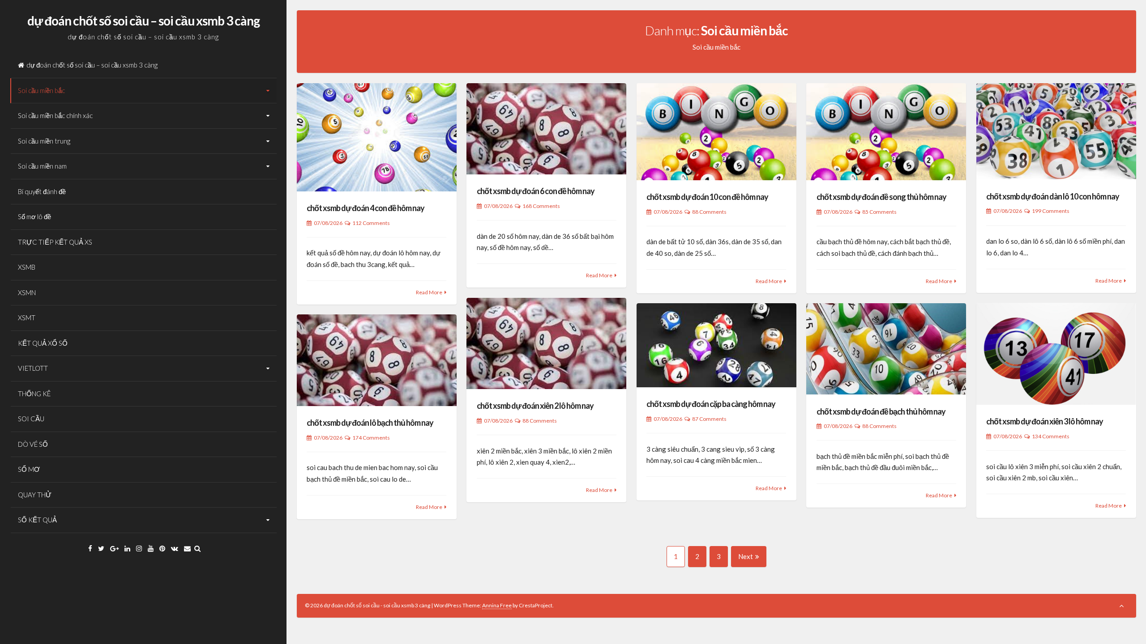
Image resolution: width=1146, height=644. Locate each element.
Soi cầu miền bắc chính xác (55, 115)
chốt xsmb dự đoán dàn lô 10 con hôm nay (1052, 196)
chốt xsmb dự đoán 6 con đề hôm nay (535, 191)
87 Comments (709, 418)
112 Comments (371, 223)
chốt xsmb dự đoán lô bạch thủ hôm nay (370, 423)
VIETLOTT (33, 368)
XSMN (27, 292)
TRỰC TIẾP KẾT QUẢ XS (55, 242)
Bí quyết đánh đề (42, 191)
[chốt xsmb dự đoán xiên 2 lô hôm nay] (546, 343)
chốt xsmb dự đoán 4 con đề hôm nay (365, 208)
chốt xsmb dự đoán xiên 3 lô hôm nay (1044, 421)
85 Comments (879, 211)
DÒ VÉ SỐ (33, 444)
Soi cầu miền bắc (41, 90)
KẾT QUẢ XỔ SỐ (43, 343)
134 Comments (1050, 436)
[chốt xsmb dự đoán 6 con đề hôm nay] (546, 128)
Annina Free (497, 605)
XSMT (26, 318)
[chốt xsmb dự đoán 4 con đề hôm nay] (377, 137)
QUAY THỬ (34, 495)
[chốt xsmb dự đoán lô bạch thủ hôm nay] (377, 360)
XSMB (26, 267)
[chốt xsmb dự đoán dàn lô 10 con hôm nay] (1056, 131)
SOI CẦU (31, 419)
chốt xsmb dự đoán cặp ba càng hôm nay (710, 404)
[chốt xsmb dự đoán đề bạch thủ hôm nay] (886, 348)
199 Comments (1050, 211)
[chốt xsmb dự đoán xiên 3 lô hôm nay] (1056, 354)
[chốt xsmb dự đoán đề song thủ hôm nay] (886, 131)
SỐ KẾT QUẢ (37, 520)
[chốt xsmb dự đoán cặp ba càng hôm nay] (716, 345)
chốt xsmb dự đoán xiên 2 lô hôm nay (535, 406)
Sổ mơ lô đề (34, 216)
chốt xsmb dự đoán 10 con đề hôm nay (707, 197)
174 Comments (371, 437)
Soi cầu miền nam (42, 166)
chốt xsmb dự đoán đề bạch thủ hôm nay (881, 411)
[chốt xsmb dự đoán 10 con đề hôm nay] (716, 131)
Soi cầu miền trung (44, 141)
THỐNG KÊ (34, 394)
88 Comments (709, 211)
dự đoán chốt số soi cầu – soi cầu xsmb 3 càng (143, 20)
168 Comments (541, 206)
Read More (429, 292)
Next (745, 556)
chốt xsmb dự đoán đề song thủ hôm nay (881, 197)
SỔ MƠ (29, 469)
